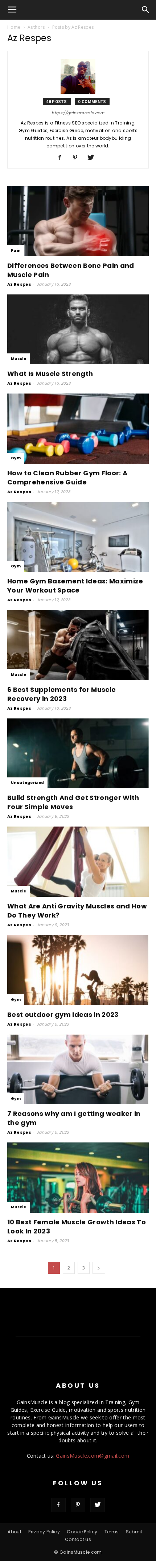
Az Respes (19, 284)
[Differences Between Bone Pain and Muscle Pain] (78, 221)
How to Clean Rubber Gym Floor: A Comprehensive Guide (67, 477)
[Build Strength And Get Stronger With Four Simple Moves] (78, 753)
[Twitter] (93, 158)
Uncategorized (27, 782)
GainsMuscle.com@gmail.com (92, 1455)
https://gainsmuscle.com (78, 113)
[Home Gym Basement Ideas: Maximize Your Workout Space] (78, 537)
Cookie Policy (82, 1532)
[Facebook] (63, 158)
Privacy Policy (43, 1532)
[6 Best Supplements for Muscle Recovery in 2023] (78, 645)
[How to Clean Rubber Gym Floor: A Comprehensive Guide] (78, 428)
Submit (134, 1532)
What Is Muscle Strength (50, 373)
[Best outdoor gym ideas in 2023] (78, 970)
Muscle (18, 358)
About (14, 1532)
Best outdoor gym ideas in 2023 (63, 1014)
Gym (16, 458)
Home (13, 27)
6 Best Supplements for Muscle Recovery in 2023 (61, 694)
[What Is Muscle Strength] (78, 329)
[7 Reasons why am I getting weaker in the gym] (78, 1069)
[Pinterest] (78, 158)
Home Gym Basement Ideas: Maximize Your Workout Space (75, 586)
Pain (15, 250)
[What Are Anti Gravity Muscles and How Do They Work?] (78, 862)
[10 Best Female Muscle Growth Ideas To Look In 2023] (78, 1177)
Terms (111, 1532)
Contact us (78, 1539)
